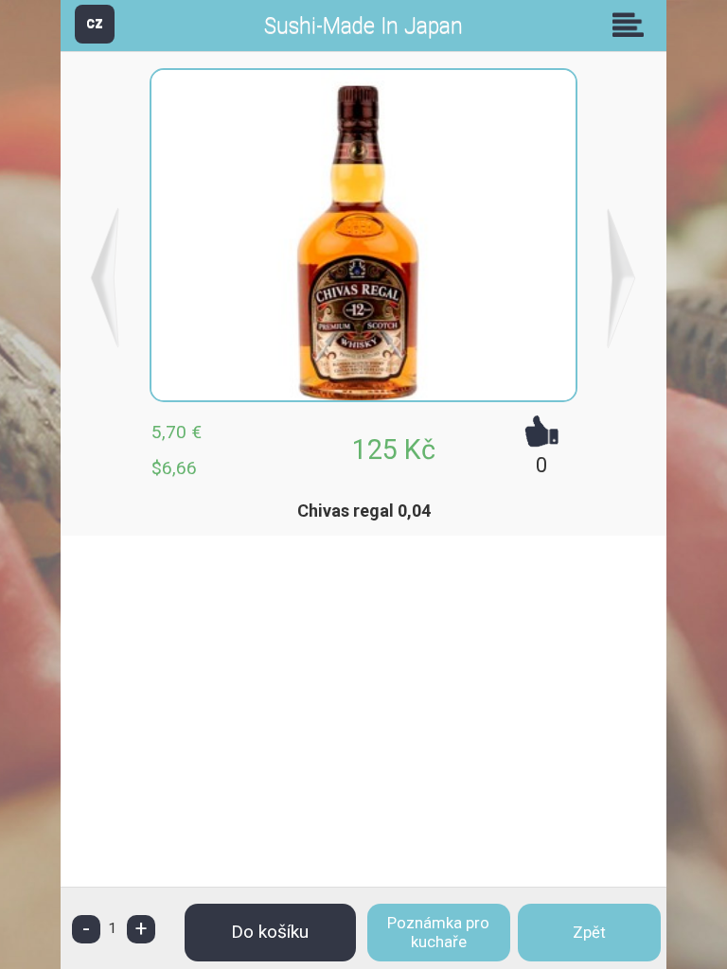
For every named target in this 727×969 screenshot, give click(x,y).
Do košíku (270, 932)
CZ (94, 23)
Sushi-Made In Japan (363, 26)
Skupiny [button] (632, 24)
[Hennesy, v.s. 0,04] (621, 278)
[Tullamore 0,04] (105, 278)
